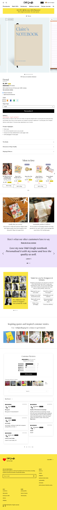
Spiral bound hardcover (9, 94)
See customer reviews (8, 89)
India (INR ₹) (49, 459)
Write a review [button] (28, 374)
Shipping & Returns (7, 151)
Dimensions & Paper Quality (10, 146)
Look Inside (10, 19)
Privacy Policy (23, 490)
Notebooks (24, 6)
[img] (8, 404)
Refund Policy (23, 495)
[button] (6, 85)
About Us (41, 470)
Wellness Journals (34, 6)
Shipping (4, 500)
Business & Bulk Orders (43, 478)
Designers (41, 475)
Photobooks (6, 6)
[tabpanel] (7, 175)
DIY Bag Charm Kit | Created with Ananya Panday (7, 178)
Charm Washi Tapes (49, 177)
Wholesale (41, 482)
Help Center (5, 493)
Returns (4, 498)
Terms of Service (24, 493)
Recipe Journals (46, 6)
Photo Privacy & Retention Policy (45, 485)
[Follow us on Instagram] (3, 506)
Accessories (18, 179)
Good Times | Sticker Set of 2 (39, 177)
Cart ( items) (50, 2)
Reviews (40, 473)
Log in (42, 2)
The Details (5, 142)
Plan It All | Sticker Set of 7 (18, 177)
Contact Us (5, 490)
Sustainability (41, 480)
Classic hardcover (8, 92)
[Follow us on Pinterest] (5, 506)
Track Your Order (6, 495)
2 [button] (26, 447)
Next (54, 173)
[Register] (34, 476)
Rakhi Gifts (15, 6)
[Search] (7, 2)
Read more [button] (32, 419)
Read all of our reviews (28, 243)
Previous (2, 173)
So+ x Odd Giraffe (7, 180)
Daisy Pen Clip (28, 176)
